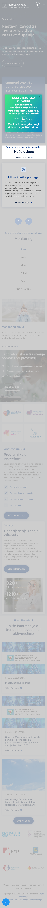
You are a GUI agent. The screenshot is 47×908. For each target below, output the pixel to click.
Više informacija (23, 202)
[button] (43, 5)
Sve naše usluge (24, 157)
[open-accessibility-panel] (6, 902)
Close (39, 97)
